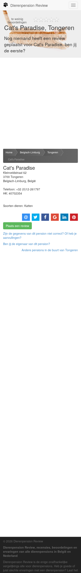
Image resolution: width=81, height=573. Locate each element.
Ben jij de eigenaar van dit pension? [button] (26, 244)
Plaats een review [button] (17, 226)
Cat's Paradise (16, 159)
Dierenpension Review (29, 5)
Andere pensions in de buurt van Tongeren (50, 250)
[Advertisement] (40, 103)
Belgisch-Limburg (30, 152)
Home (9, 152)
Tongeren (52, 152)
